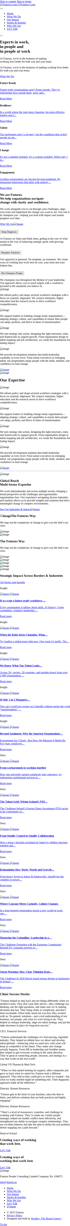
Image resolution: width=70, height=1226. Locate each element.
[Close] (1, 8)
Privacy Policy (14, 1215)
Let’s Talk (12, 28)
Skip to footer (24, 1)
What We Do (14, 16)
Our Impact (13, 19)
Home (10, 13)
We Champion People (12, 273)
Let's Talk (5, 1150)
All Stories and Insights (12, 582)
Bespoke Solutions (10, 252)
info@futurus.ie (8, 1182)
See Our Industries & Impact (15, 509)
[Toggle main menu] (1, 35)
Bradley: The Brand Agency (46, 1218)
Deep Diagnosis (9, 232)
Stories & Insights (16, 22)
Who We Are (14, 25)
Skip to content (8, 1)
